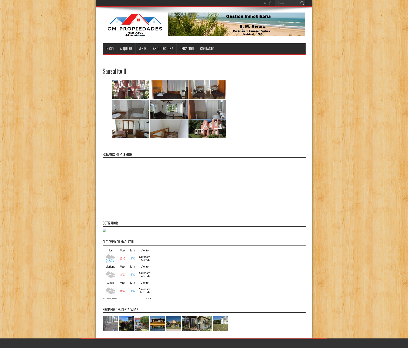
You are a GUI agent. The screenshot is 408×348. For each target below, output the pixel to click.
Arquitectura (163, 48)
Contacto (207, 48)
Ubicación (187, 48)
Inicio (110, 48)
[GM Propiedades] (204, 33)
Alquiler (126, 48)
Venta (143, 48)
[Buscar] (302, 3)
